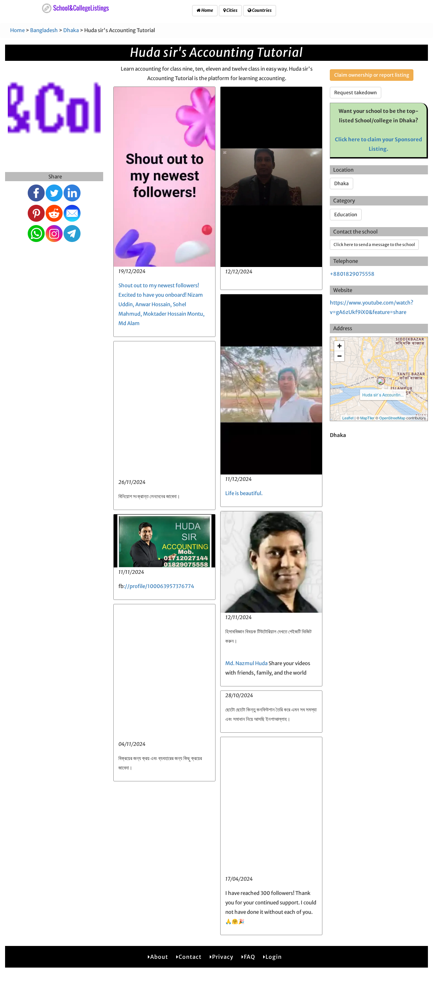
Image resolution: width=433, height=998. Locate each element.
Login (274, 956)
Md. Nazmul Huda (246, 663)
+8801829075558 (352, 274)
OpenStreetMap (392, 417)
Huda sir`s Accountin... (383, 394)
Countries (261, 10)
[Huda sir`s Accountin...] (381, 381)
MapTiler (367, 417)
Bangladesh (44, 30)
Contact (190, 956)
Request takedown (355, 93)
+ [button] (339, 346)
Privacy (222, 956)
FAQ (249, 956)
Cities (231, 10)
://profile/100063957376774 (158, 586)
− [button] (339, 356)
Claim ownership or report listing (371, 75)
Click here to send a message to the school (374, 244)
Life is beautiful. (244, 493)
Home (207, 10)
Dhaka (71, 30)
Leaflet (348, 417)
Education (345, 215)
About (159, 956)
